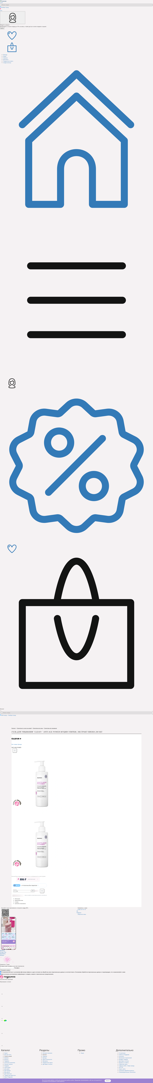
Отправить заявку (5, 970)
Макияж (6, 1058)
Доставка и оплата (124, 1061)
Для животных (8, 1073)
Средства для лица (38, 728)
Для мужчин (7, 1070)
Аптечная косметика (9, 1062)
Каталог (14, 728)
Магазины (45, 1061)
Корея (6, 1053)
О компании (122, 1053)
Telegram (78, 912)
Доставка (47, 1064)
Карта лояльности (47, 1059)
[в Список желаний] (15, 750)
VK (77, 911)
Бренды (6, 1078)
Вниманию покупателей (125, 1058)
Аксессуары (7, 1067)
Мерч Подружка (8, 1077)
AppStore (2, 950)
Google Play (3, 952)
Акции (82, 1053)
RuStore (2, 955)
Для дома (6, 1069)
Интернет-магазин (47, 1053)
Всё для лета (7, 1054)
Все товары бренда (17, 744)
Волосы (6, 1059)
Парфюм (6, 1061)
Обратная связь (82, 914)
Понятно (108, 1080)
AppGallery (3, 953)
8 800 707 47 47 (82, 909)
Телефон (16, 968)
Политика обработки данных (126, 1070)
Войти (2, 28)
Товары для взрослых (10, 1075)
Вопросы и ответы (124, 1062)
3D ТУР (121, 1067)
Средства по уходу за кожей (24, 728)
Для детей (7, 1072)
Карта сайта (122, 1069)
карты (48, 1062)
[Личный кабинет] (12, 17)
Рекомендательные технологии (127, 1072)
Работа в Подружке (124, 1054)
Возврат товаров (123, 1059)
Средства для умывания (50, 728)
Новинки (45, 1056)
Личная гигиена (8, 1064)
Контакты (121, 1056)
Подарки (6, 1066)
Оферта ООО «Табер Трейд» (127, 1066)
